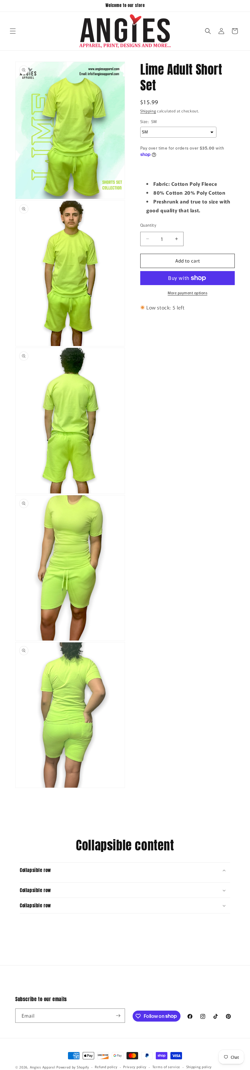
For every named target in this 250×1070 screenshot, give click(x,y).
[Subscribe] (118, 1015)
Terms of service (166, 1066)
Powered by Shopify (72, 1067)
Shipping (148, 110)
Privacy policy (134, 1066)
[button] (13, 31)
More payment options (187, 292)
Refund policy (106, 1066)
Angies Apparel (42, 1067)
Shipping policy (199, 1066)
